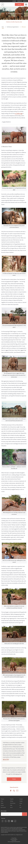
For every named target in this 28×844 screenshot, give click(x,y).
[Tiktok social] (15, 822)
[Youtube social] (12, 822)
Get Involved (3, 807)
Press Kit (11, 799)
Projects (2, 799)
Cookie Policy (14, 840)
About (11, 807)
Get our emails (3, 811)
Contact (21, 799)
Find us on (3, 818)
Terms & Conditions (14, 839)
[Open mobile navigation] (26, 4)
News (3, 27)
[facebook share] (11, 791)
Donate (19, 4)
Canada (21, 801)
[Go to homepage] (2, 4)
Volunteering (12, 803)
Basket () (25, 1)
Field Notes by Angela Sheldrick (13, 27)
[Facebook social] (2, 822)
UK (20, 805)
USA (20, 807)
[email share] (17, 791)
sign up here (6, 759)
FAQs (11, 805)
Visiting (11, 801)
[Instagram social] (9, 822)
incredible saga (18, 113)
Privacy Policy (14, 838)
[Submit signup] (24, 814)
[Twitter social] (5, 822)
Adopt (2, 803)
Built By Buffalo (17, 841)
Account (14, 1)
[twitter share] (14, 791)
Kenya (21, 803)
